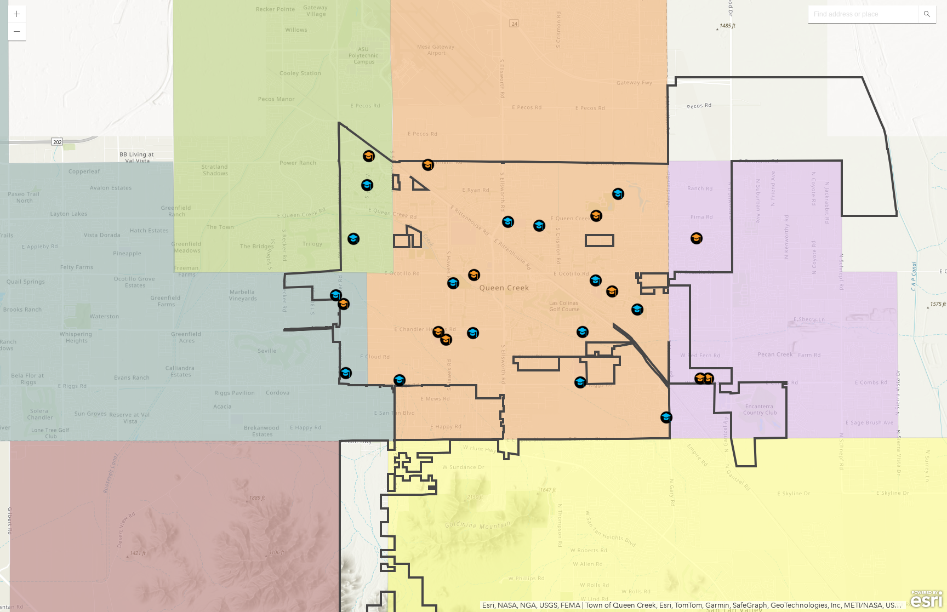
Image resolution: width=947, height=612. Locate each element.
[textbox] (863, 14)
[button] (17, 14)
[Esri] (926, 599)
